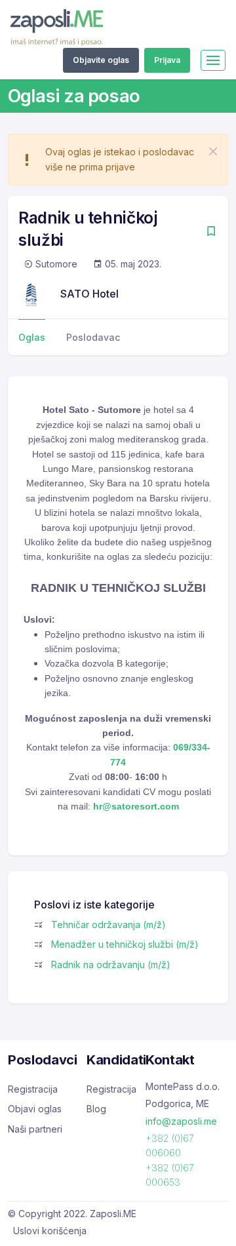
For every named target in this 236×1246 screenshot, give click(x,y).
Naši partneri (35, 1129)
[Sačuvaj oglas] (211, 232)
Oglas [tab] (31, 337)
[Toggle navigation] (213, 60)
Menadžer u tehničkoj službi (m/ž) (125, 944)
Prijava (167, 60)
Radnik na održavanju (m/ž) (110, 964)
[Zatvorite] (213, 151)
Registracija (33, 1089)
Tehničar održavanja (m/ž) (108, 924)
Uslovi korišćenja (50, 1230)
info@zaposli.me (181, 1121)
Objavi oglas (35, 1108)
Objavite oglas (101, 60)
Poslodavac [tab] (93, 337)
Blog (96, 1108)
